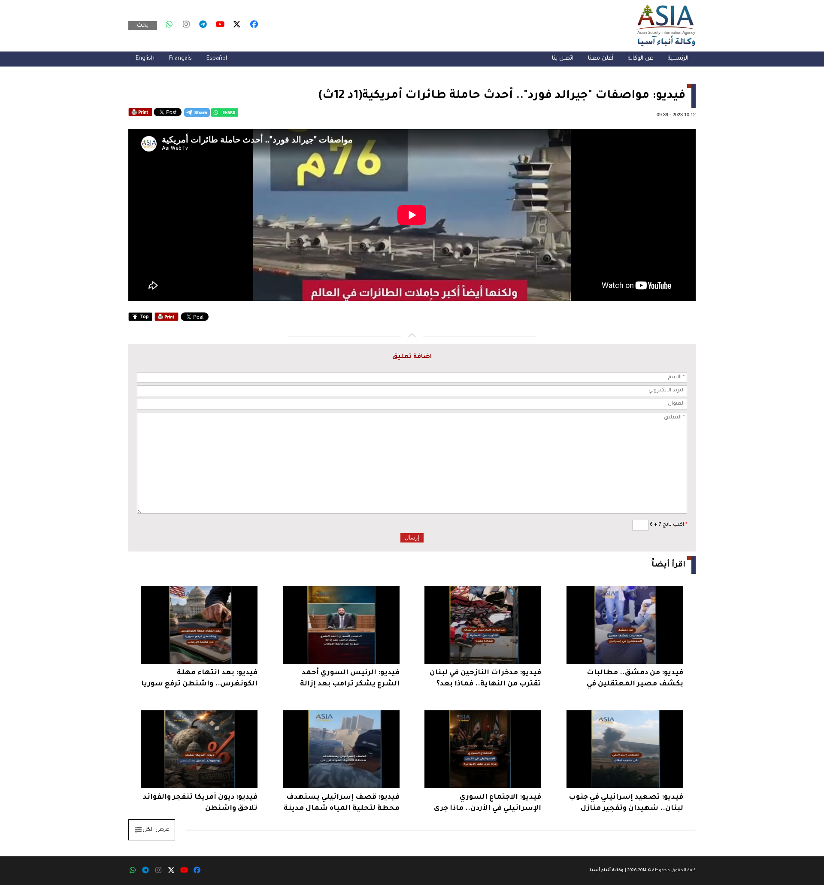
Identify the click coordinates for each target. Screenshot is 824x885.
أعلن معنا (600, 58)
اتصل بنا (562, 58)
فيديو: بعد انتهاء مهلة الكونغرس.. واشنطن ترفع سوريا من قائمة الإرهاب (199, 679)
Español (216, 58)
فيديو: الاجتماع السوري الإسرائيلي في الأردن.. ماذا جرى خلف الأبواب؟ (487, 804)
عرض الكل (156, 830)
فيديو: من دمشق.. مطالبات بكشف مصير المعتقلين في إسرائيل (635, 679)
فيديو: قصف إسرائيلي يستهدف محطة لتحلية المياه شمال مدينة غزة (342, 804)
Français (180, 58)
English (145, 58)
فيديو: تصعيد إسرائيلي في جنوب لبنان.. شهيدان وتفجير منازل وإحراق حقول (626, 804)
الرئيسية (678, 58)
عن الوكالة (640, 58)
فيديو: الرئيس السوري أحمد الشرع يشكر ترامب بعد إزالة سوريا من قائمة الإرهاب (350, 679)
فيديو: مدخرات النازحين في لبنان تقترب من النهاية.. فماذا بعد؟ (485, 678)
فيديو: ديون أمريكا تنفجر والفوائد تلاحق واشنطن (200, 803)
